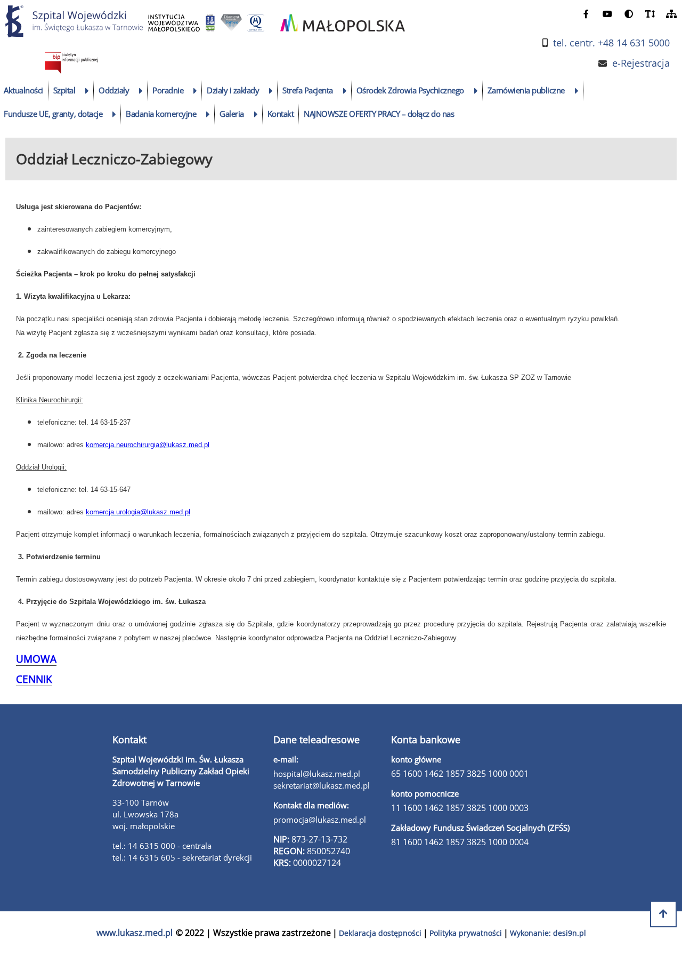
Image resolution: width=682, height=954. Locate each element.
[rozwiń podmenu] (87, 90)
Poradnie (167, 90)
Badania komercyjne (161, 113)
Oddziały (114, 90)
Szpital (64, 90)
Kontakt (280, 113)
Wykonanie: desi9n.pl (548, 933)
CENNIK (34, 679)
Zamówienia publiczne (526, 90)
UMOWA (36, 658)
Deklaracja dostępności (380, 933)
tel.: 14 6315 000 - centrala (162, 845)
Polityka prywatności (465, 933)
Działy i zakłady (233, 90)
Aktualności (23, 90)
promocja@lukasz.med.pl (319, 819)
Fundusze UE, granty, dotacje (53, 113)
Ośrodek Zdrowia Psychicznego (410, 90)
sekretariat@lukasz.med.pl (321, 785)
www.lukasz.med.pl (134, 933)
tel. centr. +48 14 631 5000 (611, 43)
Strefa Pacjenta (307, 90)
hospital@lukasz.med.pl (316, 773)
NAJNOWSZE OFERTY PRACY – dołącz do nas (379, 113)
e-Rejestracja (641, 63)
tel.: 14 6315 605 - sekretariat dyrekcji (182, 857)
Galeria (232, 113)
